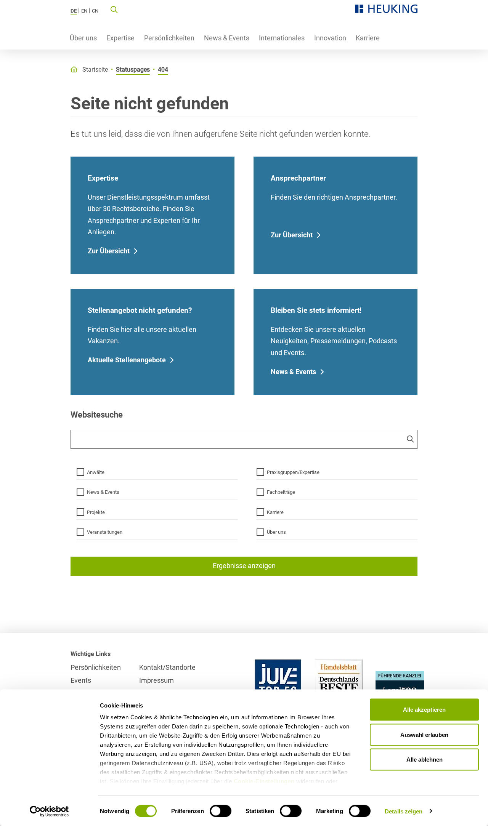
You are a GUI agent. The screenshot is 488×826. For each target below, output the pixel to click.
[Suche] (114, 9)
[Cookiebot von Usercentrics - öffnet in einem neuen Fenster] (49, 811)
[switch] (220, 811)
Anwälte (95, 472)
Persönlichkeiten (169, 38)
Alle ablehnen (424, 759)
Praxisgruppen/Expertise (293, 472)
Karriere (368, 38)
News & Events (226, 38)
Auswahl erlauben (424, 734)
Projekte (96, 512)
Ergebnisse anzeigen (244, 566)
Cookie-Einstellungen (264, 781)
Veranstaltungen (104, 532)
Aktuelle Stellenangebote (127, 360)
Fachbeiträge (281, 492)
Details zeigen (403, 811)
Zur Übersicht (109, 251)
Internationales (282, 38)
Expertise (120, 38)
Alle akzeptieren (424, 709)
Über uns (83, 38)
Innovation (330, 38)
